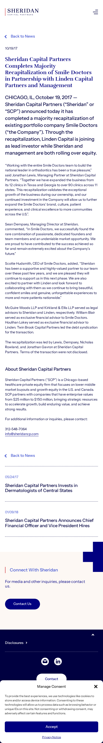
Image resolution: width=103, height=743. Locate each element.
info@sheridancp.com (22, 434)
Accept (52, 726)
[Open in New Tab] (58, 661)
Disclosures (14, 642)
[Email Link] (45, 661)
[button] (95, 686)
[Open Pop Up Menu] (95, 12)
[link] (68, 12)
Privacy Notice (51, 737)
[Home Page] (22, 12)
